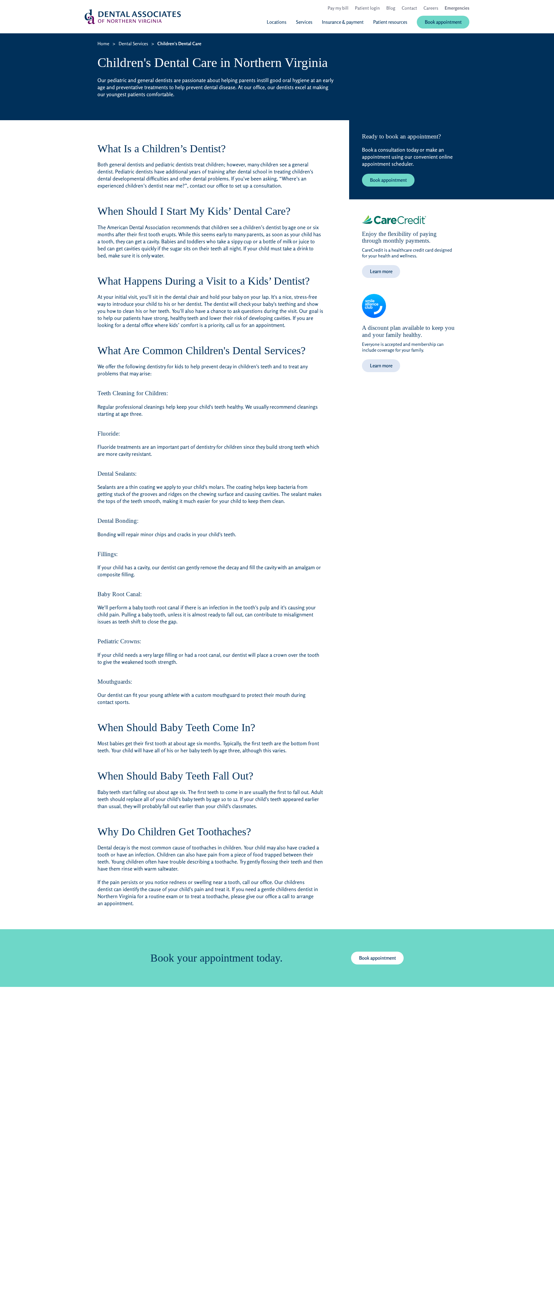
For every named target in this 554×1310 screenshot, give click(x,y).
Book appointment (388, 180)
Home (103, 43)
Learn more (381, 271)
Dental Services (133, 43)
